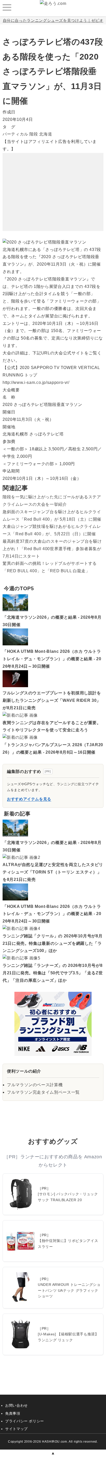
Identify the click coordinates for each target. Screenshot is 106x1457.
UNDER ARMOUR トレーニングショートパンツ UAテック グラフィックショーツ (69, 1290)
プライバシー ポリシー (24, 1421)
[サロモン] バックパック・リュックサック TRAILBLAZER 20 (68, 1197)
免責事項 (12, 1413)
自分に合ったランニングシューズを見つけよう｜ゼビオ (53, 20)
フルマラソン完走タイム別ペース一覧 (43, 1092)
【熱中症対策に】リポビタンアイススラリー (68, 1243)
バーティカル (15, 134)
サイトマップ (16, 1429)
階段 (33, 134)
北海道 (45, 134)
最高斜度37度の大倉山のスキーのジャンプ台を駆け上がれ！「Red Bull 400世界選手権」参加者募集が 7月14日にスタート (52, 548)
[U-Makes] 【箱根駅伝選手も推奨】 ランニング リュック (68, 1337)
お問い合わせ (16, 1405)
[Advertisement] (53, 185)
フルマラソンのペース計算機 (35, 1085)
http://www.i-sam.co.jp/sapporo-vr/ (36, 382)
